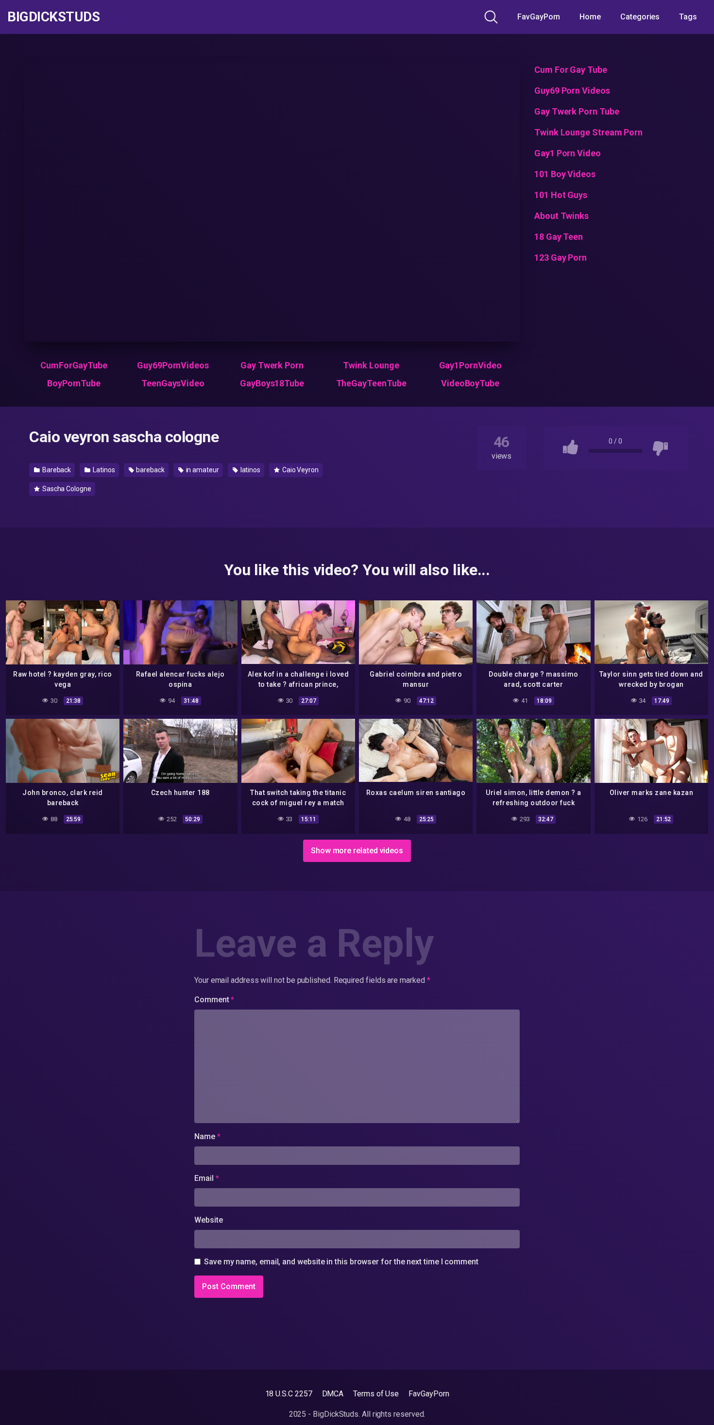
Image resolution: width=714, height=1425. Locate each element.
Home (590, 16)
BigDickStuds (53, 17)
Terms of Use (376, 1393)
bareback (149, 470)
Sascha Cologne (66, 489)
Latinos (103, 470)
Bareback (56, 470)
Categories (640, 16)
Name (207, 1136)
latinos (249, 470)
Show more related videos (357, 850)
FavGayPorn (538, 16)
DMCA (333, 1393)
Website (208, 1220)
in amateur (202, 470)
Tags (688, 16)
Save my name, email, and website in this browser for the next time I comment (341, 1261)
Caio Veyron (300, 470)
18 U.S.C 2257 (288, 1393)
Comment (214, 999)
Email (206, 1178)
